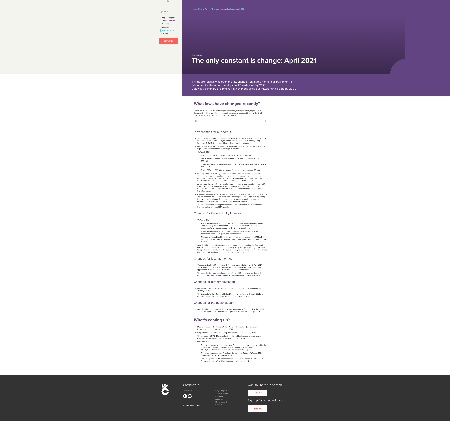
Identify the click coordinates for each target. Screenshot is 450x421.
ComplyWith (165, 389)
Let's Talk (168, 41)
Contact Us (187, 391)
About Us (165, 27)
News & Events (167, 30)
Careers (164, 33)
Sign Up (257, 408)
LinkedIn (185, 396)
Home (194, 9)
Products (165, 24)
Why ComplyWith (168, 17)
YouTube (190, 396)
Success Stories (168, 21)
